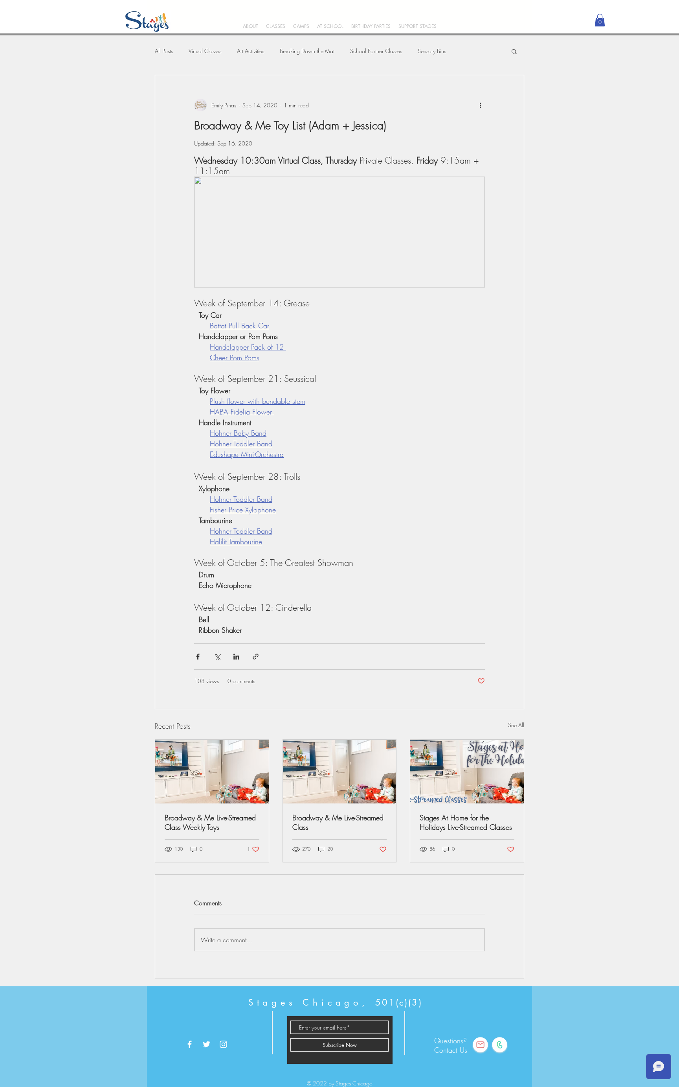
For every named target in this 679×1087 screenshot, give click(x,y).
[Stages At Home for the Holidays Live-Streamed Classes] (467, 771)
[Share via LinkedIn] (236, 656)
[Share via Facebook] (198, 656)
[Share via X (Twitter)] (217, 656)
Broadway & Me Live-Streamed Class (338, 822)
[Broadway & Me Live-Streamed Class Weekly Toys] (212, 771)
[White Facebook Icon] (190, 1044)
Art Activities (250, 51)
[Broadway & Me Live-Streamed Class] (339, 771)
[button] (275, 26)
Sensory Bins (432, 51)
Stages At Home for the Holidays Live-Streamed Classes (466, 822)
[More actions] (480, 105)
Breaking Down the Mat (307, 51)
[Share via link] (255, 656)
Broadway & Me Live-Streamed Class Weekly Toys (210, 822)
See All (516, 725)
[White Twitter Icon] (206, 1044)
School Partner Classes (376, 51)
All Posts (164, 51)
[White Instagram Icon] (223, 1044)
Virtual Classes (205, 51)
